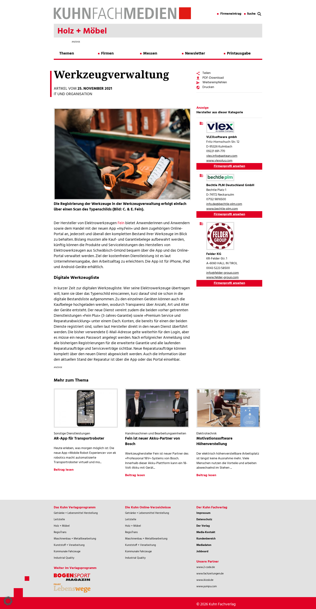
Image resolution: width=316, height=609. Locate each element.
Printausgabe (239, 53)
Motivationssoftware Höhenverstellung (214, 441)
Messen (150, 53)
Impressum (203, 513)
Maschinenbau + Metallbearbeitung (75, 539)
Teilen (206, 73)
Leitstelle (59, 519)
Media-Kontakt (205, 532)
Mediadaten (203, 545)
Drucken (208, 87)
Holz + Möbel (62, 526)
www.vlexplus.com (219, 160)
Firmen (107, 53)
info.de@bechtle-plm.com (224, 204)
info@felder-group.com (222, 273)
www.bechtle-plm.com (222, 209)
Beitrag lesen (64, 469)
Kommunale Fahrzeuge (67, 551)
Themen (66, 53)
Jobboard (202, 551)
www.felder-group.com (222, 277)
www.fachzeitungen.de (210, 573)
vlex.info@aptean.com (221, 156)
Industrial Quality (64, 558)
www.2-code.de (205, 567)
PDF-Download (213, 78)
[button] (8, 601)
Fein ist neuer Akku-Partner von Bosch (152, 441)
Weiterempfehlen (214, 82)
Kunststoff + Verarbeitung (69, 545)
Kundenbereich (206, 539)
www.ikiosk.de (204, 580)
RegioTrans (60, 532)
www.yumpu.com (206, 586)
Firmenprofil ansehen (229, 166)
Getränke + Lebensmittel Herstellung (76, 513)
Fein (121, 223)
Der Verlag (203, 526)
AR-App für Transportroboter (79, 439)
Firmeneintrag (230, 14)
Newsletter (195, 53)
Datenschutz (204, 519)
